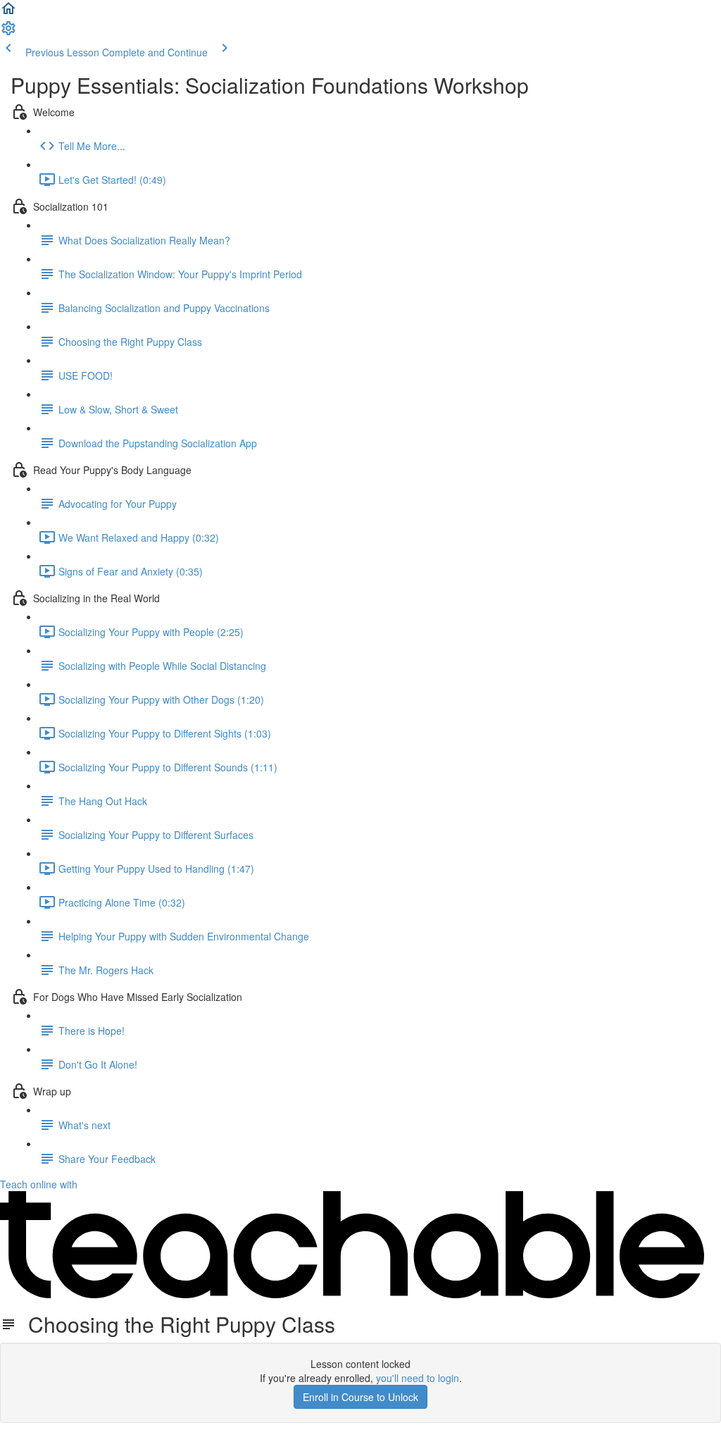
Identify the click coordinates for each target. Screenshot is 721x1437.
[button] (8, 13)
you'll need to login (417, 1378)
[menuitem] (8, 32)
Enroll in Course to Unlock (360, 1397)
